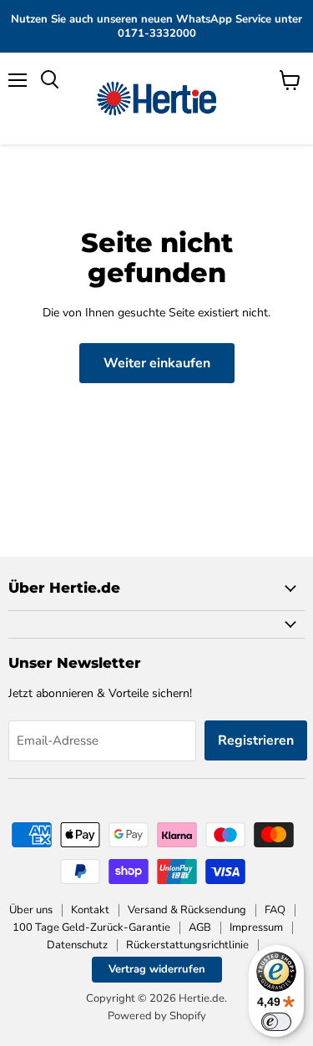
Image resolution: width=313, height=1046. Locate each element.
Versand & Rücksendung (187, 909)
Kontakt (90, 909)
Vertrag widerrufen (157, 969)
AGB (200, 927)
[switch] (276, 1022)
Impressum (256, 927)
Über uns (31, 909)
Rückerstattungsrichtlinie (187, 945)
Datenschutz (77, 945)
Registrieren (256, 740)
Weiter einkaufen (156, 363)
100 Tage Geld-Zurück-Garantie (91, 927)
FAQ (275, 909)
